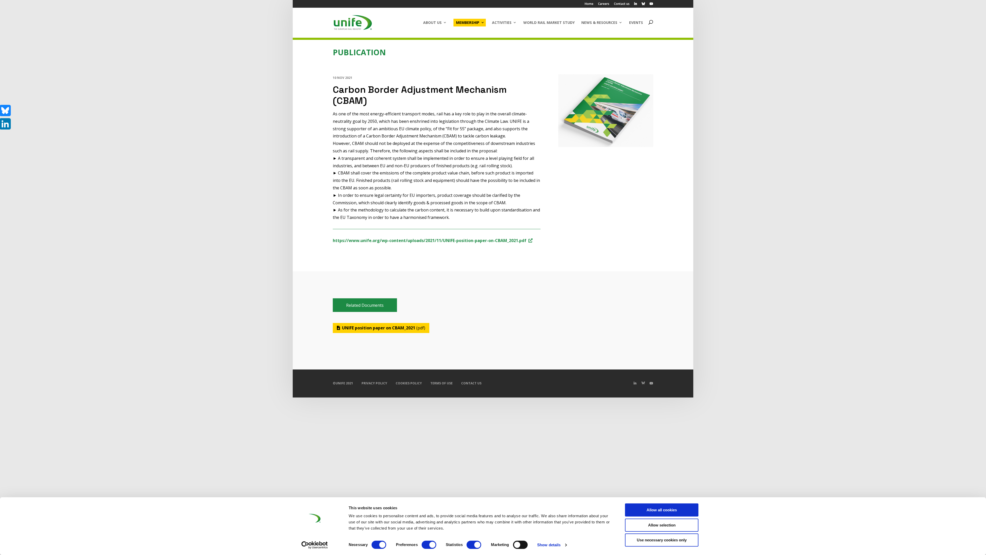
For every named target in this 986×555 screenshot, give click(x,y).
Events (636, 22)
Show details (549, 545)
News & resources (599, 22)
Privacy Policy (374, 383)
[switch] (429, 545)
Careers (603, 4)
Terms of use (441, 383)
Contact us (622, 4)
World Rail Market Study (549, 22)
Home (589, 4)
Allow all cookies (662, 510)
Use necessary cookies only (662, 540)
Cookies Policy (409, 383)
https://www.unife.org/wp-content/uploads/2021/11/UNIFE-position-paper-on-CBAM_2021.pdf (429, 240)
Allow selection (662, 525)
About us (432, 22)
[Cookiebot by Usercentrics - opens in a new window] (314, 545)
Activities (501, 22)
